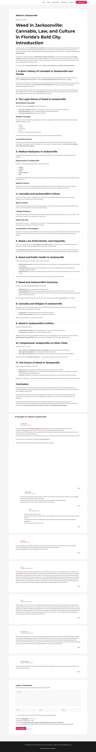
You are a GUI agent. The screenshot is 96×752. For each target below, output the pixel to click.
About (48, 2)
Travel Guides (55, 2)
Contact (71, 2)
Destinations (64, 2)
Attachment (19, 718)
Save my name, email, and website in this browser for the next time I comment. (37, 715)
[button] (81, 2)
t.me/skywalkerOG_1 (44, 439)
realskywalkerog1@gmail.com (35, 428)
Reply (78, 488)
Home (43, 2)
